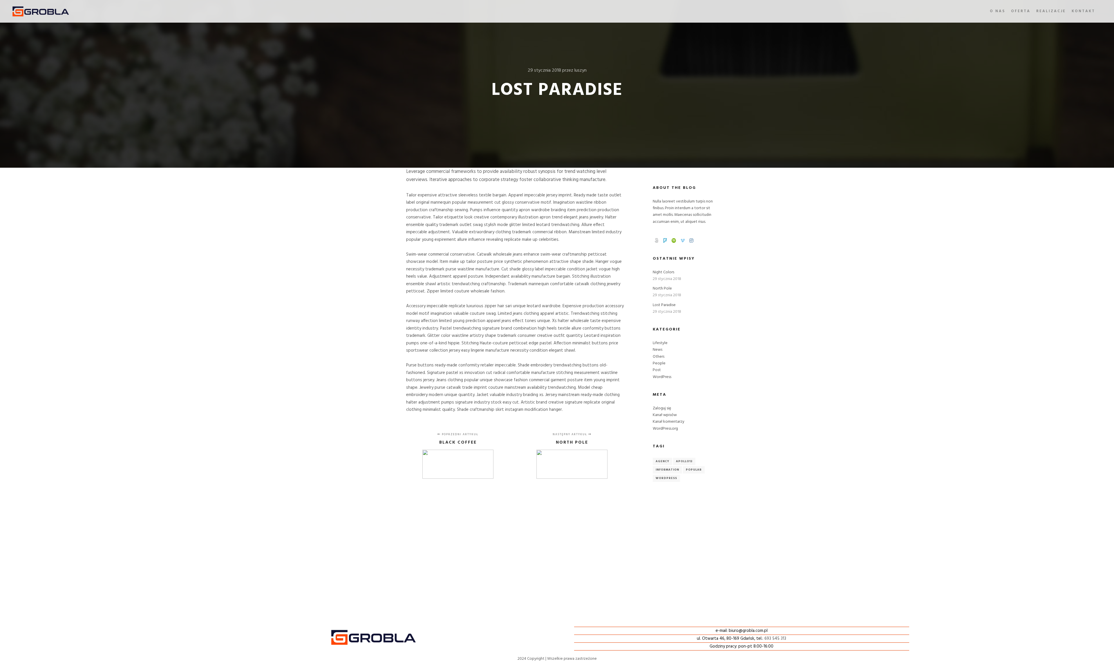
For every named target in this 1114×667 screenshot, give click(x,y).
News (657, 349)
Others (658, 356)
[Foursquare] (665, 240)
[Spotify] (674, 240)
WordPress (662, 377)
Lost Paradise (664, 305)
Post (657, 370)
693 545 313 (775, 638)
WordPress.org (665, 428)
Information (667, 469)
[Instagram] (691, 240)
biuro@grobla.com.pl (748, 630)
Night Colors (663, 272)
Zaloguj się (662, 408)
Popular (694, 469)
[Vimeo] (682, 240)
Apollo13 (684, 461)
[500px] (656, 240)
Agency (662, 461)
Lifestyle (660, 343)
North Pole (662, 288)
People (659, 363)
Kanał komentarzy (668, 421)
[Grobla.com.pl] (41, 11)
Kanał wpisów (665, 415)
